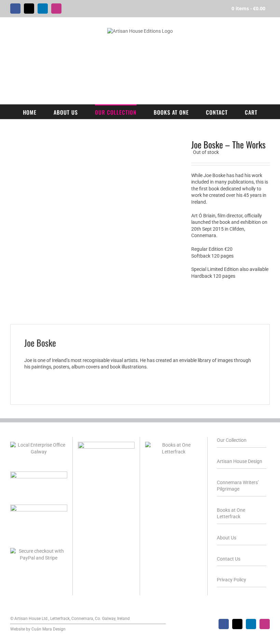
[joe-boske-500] (95, 225)
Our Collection (232, 440)
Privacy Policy (231, 579)
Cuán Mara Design (48, 629)
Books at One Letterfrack (231, 513)
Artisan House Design (239, 461)
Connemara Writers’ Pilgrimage (238, 486)
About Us (226, 537)
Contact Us (228, 559)
